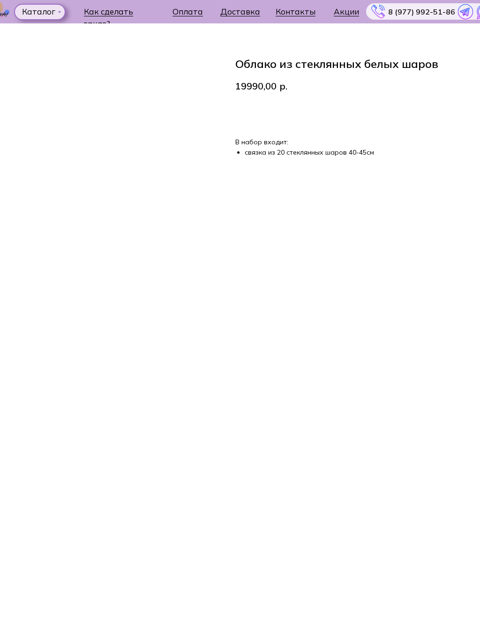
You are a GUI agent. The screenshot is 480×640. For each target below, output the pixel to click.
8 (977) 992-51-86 (421, 11)
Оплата (187, 11)
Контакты (295, 11)
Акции (346, 11)
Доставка (240, 11)
